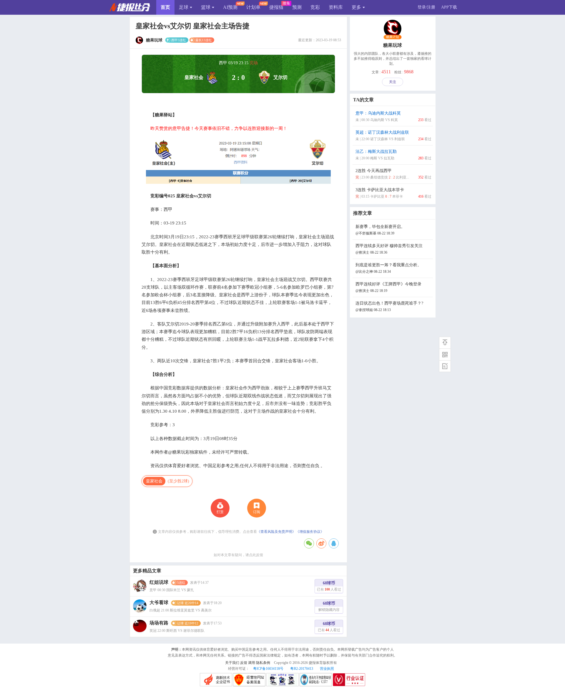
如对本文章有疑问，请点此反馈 (238, 555)
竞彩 (315, 7)
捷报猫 (276, 7)
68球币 (329, 586)
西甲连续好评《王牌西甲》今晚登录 (388, 287)
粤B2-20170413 (301, 669)
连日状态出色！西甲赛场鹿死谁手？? (389, 306)
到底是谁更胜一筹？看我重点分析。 (388, 268)
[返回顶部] (445, 342)
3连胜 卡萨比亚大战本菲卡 (393, 193)
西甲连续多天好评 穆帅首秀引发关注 (389, 249)
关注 (392, 82)
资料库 (336, 7)
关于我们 (232, 663)
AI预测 (230, 7)
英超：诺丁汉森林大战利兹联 (393, 135)
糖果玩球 (392, 45)
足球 (183, 7)
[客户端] (445, 354)
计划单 (253, 7)
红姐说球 (158, 582)
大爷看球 (158, 602)
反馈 (243, 663)
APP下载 (449, 7)
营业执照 (327, 669)
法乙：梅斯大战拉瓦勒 (393, 154)
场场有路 (158, 622)
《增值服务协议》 (310, 532)
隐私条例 (263, 663)
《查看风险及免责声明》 (276, 532)
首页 (165, 7)
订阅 (256, 512)
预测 (297, 7)
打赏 (220, 512)
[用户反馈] (445, 366)
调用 (251, 663)
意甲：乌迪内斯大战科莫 (393, 116)
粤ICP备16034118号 (268, 669)
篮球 (205, 7)
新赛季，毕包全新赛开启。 (380, 229)
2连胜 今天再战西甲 (393, 173)
